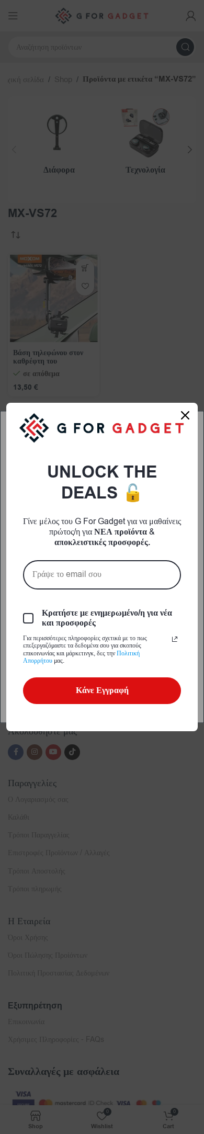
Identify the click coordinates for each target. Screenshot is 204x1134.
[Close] (185, 415)
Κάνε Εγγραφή (102, 690)
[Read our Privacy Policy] (174, 639)
